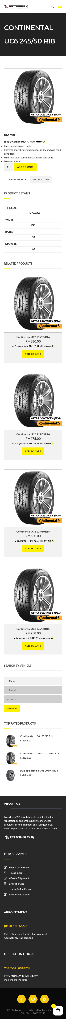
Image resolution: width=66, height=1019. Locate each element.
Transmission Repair (20, 888)
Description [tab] (40, 179)
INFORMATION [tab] (18, 179)
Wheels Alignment (19, 878)
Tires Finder (15, 872)
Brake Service (16, 883)
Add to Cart (25, 167)
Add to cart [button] (33, 354)
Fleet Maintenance (19, 894)
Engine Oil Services (19, 867)
